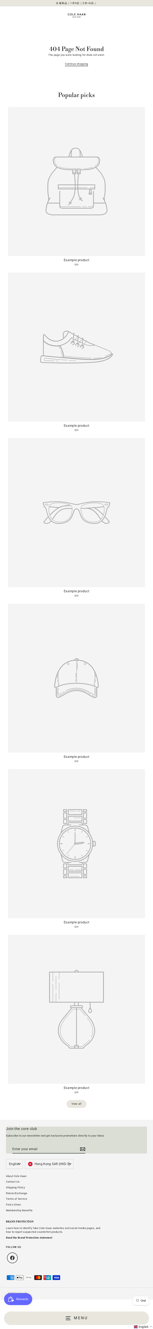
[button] (143, 1327)
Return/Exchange (16, 1193)
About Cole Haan (16, 1176)
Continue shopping (76, 63)
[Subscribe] (82, 1149)
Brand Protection (20, 1221)
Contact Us (13, 1181)
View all (76, 1103)
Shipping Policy (15, 1187)
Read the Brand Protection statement (29, 1237)
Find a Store (13, 1204)
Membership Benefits (19, 1210)
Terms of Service (16, 1198)
